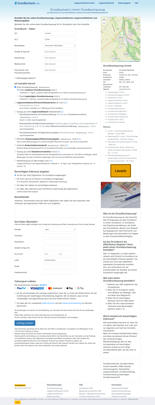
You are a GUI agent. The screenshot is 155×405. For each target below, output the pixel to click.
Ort (16, 33)
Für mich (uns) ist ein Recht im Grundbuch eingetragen (40, 179)
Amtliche (41, 145)
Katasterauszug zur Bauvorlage (33, 161)
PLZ (16, 39)
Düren (121, 72)
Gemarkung (19, 58)
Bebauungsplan (124, 3)
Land (17, 260)
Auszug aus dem (37, 151)
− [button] (104, 23)
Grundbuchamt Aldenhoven (118, 117)
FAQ (136, 3)
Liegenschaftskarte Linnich (118, 100)
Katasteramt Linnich (115, 98)
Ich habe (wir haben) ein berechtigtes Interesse (37, 185)
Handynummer (21, 272)
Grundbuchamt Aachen (116, 109)
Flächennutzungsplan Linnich (118, 95)
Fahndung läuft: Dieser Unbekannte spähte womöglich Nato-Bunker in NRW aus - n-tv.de (122, 150)
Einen (38, 90)
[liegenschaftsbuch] (62, 112)
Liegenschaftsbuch (106, 3)
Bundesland (19, 45)
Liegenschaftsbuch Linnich (118, 103)
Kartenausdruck (29, 105)
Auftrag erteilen (24, 323)
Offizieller (47, 139)
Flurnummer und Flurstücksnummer (22, 71)
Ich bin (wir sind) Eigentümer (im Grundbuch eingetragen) (41, 175)
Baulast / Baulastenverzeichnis (92, 394)
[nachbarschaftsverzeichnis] (51, 161)
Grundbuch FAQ (86, 388)
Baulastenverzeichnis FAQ (90, 391)
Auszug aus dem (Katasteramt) (39, 112)
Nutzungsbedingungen (121, 394)
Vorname (18, 235)
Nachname (19, 242)
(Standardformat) (57, 132)
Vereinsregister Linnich (116, 92)
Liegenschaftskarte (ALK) (84, 3)
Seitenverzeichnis (119, 396)
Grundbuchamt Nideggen (117, 114)
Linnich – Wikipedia (115, 106)
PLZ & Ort (19, 254)
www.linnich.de (124, 89)
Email (17, 266)
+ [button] (104, 19)
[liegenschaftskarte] (66, 102)
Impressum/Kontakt (120, 388)
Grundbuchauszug (54, 388)
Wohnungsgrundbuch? (26, 78)
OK (17, 402)
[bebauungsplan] (80, 139)
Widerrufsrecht (48, 303)
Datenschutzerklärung (71, 303)
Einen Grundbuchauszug (33, 87)
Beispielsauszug (44, 87)
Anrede (18, 229)
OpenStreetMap (128, 61)
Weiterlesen (133, 399)
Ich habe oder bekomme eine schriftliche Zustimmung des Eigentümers (47, 189)
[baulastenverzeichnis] (59, 151)
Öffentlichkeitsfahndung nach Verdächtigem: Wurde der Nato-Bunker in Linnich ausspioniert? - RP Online (122, 158)
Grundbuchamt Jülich (116, 119)
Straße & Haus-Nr (22, 51)
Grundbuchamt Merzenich (117, 111)
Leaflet (120, 61)
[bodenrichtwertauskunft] (67, 145)
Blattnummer (20, 64)
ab (41, 102)
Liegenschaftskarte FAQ (89, 396)
